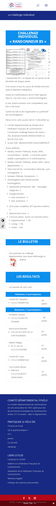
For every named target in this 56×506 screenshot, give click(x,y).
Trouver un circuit (15, 426)
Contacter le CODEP (16, 459)
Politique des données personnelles (23, 482)
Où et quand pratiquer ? (18, 430)
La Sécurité (12, 442)
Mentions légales (15, 478)
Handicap (12, 446)
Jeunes (10, 438)
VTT (9, 434)
